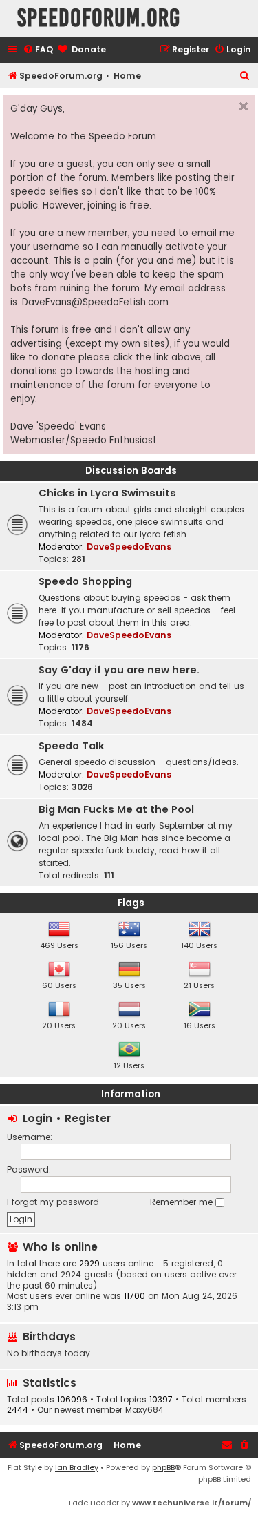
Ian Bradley (76, 1467)
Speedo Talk (72, 746)
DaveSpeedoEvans (129, 546)
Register (88, 1118)
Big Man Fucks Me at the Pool (116, 809)
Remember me (182, 1202)
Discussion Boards (131, 470)
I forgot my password (53, 1202)
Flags (131, 902)
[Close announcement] (243, 106)
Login (37, 1118)
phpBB (163, 1467)
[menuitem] (38, 50)
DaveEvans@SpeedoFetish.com (95, 302)
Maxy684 (144, 1410)
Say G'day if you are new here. (119, 670)
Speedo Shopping (85, 581)
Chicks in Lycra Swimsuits (107, 493)
